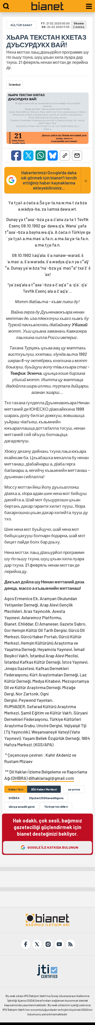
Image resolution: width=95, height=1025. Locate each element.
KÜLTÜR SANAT (21, 25)
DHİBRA (19, 778)
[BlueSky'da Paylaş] (53, 155)
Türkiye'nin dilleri (56, 806)
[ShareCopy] (65, 155)
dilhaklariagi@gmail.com (51, 778)
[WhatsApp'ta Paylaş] (40, 155)
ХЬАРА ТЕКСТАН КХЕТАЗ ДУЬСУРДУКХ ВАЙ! (46, 41)
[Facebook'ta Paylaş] (16, 155)
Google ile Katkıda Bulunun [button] (52, 847)
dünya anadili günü (22, 806)
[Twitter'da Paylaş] (28, 155)
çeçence (74, 789)
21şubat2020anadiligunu (46, 798)
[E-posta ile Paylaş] (77, 155)
